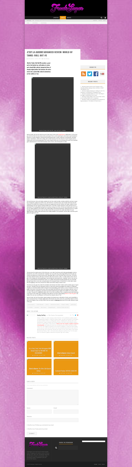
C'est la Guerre (31, 304)
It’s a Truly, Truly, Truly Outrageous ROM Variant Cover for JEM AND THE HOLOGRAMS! (40, 350)
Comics (63, 17)
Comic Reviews (46, 58)
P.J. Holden (30, 307)
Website (29, 416)
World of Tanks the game (70, 293)
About (104, 20)
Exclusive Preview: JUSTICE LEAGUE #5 (66, 371)
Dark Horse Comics (55, 304)
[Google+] (77, 315)
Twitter (100, 20)
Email (55, 408)
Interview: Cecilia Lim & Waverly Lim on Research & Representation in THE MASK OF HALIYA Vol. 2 (54, 20)
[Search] (102, 17)
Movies (69, 17)
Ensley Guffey (31, 58)
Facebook (95, 20)
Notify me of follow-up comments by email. (41, 425)
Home (28, 23)
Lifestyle (56, 17)
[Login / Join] (105, 17)
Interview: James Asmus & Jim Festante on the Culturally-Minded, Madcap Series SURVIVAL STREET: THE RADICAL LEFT (92, 88)
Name (28, 408)
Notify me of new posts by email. (38, 429)
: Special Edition (40, 369)
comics (47, 304)
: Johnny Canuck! (66, 353)
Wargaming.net (61, 134)
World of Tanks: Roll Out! (63, 307)
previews (37, 307)
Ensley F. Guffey (65, 304)
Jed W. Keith (36, 355)
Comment (30, 388)
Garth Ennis (73, 304)
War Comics (43, 307)
